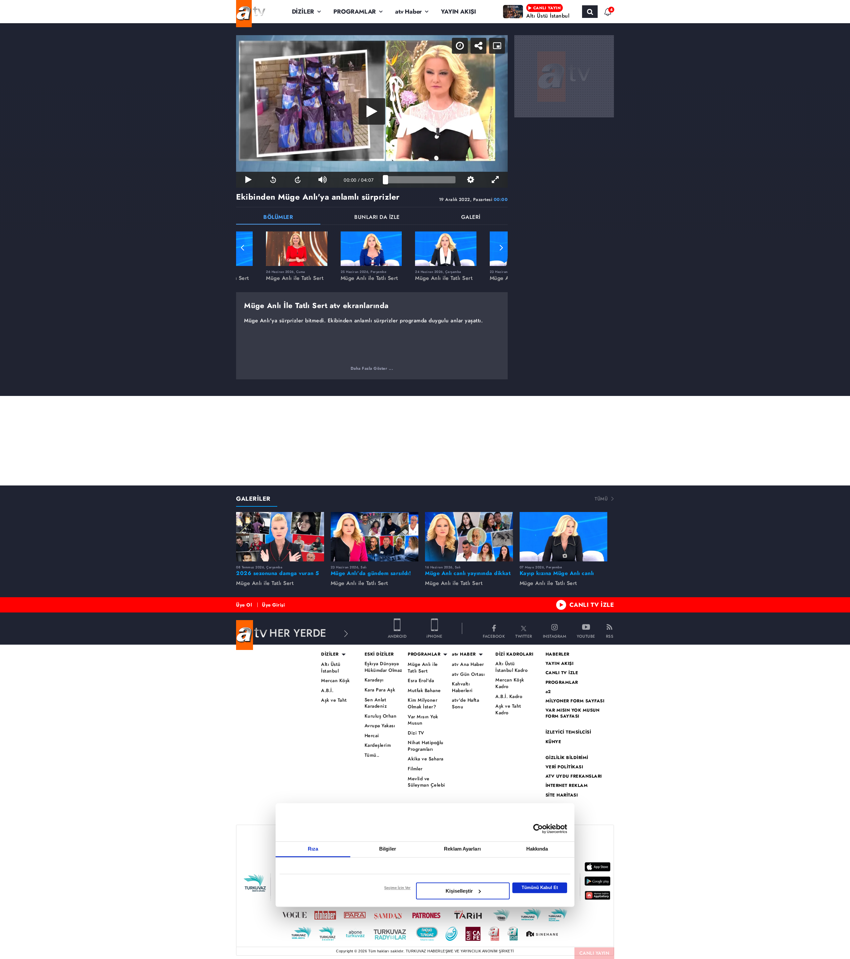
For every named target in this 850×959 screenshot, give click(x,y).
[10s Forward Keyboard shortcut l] (298, 180)
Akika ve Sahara (426, 759)
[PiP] (497, 46)
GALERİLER (253, 498)
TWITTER (523, 635)
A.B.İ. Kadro (508, 696)
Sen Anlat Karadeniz (376, 703)
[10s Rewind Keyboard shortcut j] (273, 180)
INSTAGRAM (554, 635)
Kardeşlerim (378, 745)
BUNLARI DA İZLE (377, 218)
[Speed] (460, 46)
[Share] (478, 46)
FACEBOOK (494, 635)
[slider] (420, 180)
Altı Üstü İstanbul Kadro (511, 667)
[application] (372, 111)
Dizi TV (416, 733)
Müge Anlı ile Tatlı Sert (423, 667)
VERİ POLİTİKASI (564, 767)
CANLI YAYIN (594, 953)
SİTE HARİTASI (562, 795)
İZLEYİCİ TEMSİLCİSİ (568, 732)
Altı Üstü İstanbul (331, 667)
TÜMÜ (601, 498)
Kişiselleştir (459, 891)
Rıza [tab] (313, 849)
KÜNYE (553, 742)
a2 (548, 692)
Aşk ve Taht (334, 700)
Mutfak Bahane (424, 690)
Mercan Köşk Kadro (509, 683)
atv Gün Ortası (468, 674)
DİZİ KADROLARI (514, 654)
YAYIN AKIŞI (458, 11)
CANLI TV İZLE (591, 605)
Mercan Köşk (335, 680)
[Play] (372, 111)
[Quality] (470, 180)
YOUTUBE (586, 635)
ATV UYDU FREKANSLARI (574, 776)
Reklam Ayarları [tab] (462, 849)
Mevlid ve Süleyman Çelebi (426, 782)
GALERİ (470, 218)
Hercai (372, 736)
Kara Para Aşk (380, 690)
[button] (242, 247)
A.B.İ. (327, 690)
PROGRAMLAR (354, 11)
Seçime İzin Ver (397, 888)
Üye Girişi (273, 605)
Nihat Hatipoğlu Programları (426, 745)
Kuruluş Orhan (381, 716)
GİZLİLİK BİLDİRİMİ (567, 758)
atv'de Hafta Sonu (465, 703)
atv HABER (464, 654)
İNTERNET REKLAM (567, 786)
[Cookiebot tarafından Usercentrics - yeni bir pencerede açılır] (538, 829)
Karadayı (374, 680)
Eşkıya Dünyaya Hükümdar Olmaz (383, 667)
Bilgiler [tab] (387, 849)
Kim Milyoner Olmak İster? (422, 703)
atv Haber (408, 11)
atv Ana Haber (468, 664)
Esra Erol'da (421, 680)
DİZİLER (303, 11)
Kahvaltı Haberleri (462, 687)
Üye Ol (244, 605)
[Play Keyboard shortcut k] (248, 180)
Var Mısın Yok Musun (423, 720)
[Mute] (322, 180)
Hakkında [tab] (537, 849)
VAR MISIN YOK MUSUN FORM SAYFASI (573, 713)
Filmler (415, 769)
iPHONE (434, 635)
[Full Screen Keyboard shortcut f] (495, 180)
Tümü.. (372, 755)
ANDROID (397, 635)
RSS (610, 635)
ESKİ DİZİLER (379, 654)
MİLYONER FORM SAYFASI (575, 701)
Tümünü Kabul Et (540, 887)
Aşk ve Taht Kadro (508, 709)
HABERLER (557, 654)
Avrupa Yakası (380, 726)
